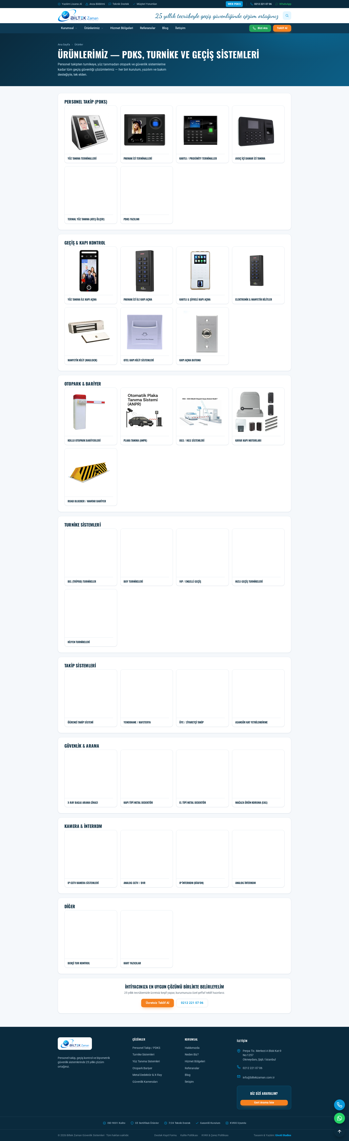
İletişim (180, 28)
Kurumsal (67, 28)
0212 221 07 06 (263, 3)
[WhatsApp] (339, 1118)
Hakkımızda (192, 1047)
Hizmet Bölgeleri (121, 28)
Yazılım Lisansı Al (72, 3)
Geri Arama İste (264, 1102)
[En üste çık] (339, 1131)
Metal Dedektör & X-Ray (147, 1074)
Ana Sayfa (64, 44)
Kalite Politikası (189, 1135)
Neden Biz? (192, 1054)
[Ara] (287, 15)
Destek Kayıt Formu (165, 1135)
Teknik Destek (120, 3)
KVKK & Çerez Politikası (215, 1135)
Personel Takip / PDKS (146, 1047)
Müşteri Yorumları (147, 3)
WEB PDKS (234, 3)
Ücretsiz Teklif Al (157, 1003)
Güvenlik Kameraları (145, 1081)
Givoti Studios (283, 1135)
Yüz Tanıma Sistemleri (146, 1061)
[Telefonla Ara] (339, 1104)
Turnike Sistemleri (143, 1054)
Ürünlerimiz (92, 28)
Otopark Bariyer (142, 1068)
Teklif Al (282, 28)
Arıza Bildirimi (97, 3)
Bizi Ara (263, 28)
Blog (165, 28)
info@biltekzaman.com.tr (259, 1077)
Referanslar (147, 28)
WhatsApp (285, 3)
